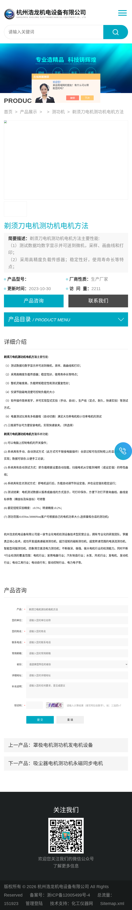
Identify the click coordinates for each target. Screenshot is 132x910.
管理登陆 (34, 903)
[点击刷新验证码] (54, 705)
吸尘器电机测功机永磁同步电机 (68, 763)
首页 (8, 112)
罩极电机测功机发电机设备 (63, 745)
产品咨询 (34, 301)
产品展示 (28, 112)
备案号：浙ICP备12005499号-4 (60, 895)
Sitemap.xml (112, 903)
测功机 (58, 112)
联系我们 (98, 301)
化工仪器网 (82, 903)
